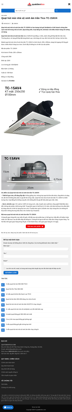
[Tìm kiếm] (56, 10)
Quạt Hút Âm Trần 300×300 (14, 289)
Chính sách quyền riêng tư (9, 372)
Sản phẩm (4, 15)
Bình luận (7, 246)
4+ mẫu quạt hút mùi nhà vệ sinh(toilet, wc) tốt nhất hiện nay (24, 309)
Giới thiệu (4, 384)
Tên (5, 253)
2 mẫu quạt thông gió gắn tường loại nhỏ (18, 324)
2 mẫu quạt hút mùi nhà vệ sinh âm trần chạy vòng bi (22, 329)
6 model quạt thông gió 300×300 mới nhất (19, 314)
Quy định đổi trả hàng (8, 369)
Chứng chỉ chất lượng (8, 387)
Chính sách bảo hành (8, 362)
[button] (2, 4)
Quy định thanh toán (7, 366)
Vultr (39, 407)
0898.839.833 (12, 351)
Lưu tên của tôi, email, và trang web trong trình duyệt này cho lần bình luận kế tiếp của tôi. (33, 268)
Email (6, 260)
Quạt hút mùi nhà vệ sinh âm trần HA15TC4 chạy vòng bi (23, 304)
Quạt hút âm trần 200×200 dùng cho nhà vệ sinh (21, 299)
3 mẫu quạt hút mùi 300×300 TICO (16, 284)
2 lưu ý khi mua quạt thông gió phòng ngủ (19, 319)
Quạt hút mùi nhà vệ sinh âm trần (12, 36)
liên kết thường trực (33, 232)
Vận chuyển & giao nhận (9, 375)
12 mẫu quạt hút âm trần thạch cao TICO (18, 294)
